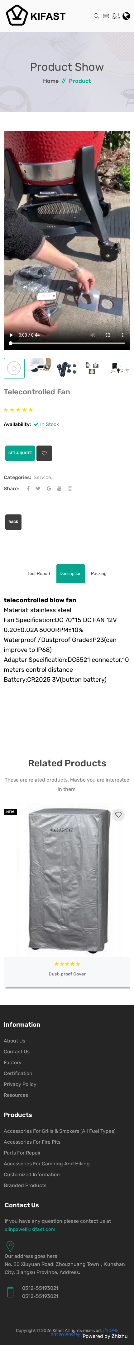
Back (13, 522)
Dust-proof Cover (67, 974)
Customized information (32, 1174)
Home (51, 81)
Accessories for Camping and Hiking (47, 1164)
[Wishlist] (118, 815)
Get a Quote (20, 453)
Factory (13, 1062)
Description (71, 573)
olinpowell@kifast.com (30, 1229)
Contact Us (17, 1052)
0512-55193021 (40, 1288)
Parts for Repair (22, 1153)
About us (14, 1041)
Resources (16, 1095)
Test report (38, 573)
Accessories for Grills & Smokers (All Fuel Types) (59, 1131)
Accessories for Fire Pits (32, 1142)
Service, (43, 477)
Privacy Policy (20, 1084)
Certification (18, 1073)
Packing (99, 573)
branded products (25, 1185)
